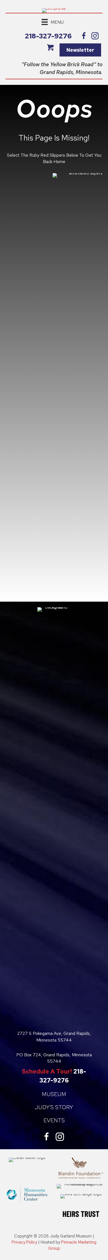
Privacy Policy (24, 1242)
